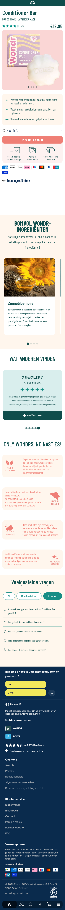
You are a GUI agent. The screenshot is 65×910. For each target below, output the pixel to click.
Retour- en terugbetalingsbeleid (23, 788)
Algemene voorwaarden (19, 782)
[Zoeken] (30, 904)
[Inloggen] (40, 904)
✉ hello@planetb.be (16, 893)
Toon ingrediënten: (18, 180)
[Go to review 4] (35, 428)
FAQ (7, 833)
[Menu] (58, 904)
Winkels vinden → (15, 864)
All (9, 596)
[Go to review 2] (29, 428)
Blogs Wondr (12, 804)
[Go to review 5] (38, 428)
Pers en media (13, 822)
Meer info (12, 130)
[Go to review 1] (26, 428)
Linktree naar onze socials (26, 751)
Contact (10, 816)
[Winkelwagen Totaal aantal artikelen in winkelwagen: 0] (49, 904)
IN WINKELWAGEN (32, 140)
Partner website (14, 827)
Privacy (9, 771)
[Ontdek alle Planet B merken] (21, 904)
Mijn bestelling (29, 596)
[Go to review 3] (32, 428)
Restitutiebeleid (14, 776)
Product (53, 596)
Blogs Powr (11, 810)
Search (9, 765)
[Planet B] (9, 904)
